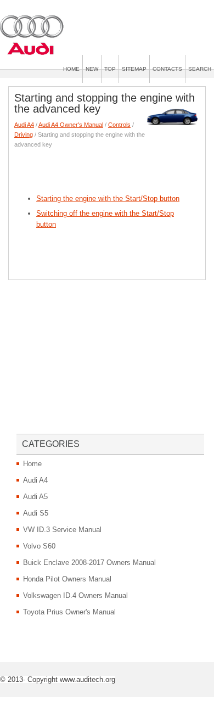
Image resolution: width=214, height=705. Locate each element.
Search (199, 69)
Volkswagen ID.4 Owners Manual (75, 595)
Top (110, 69)
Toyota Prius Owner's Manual (69, 612)
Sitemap (134, 69)
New (92, 69)
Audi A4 (24, 124)
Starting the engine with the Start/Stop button (107, 198)
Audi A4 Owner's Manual (70, 124)
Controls (119, 124)
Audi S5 (35, 513)
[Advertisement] (114, 168)
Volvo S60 (39, 546)
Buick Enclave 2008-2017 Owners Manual (89, 562)
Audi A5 (35, 497)
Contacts (167, 69)
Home (71, 69)
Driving (23, 134)
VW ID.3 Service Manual (62, 529)
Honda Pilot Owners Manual (67, 579)
